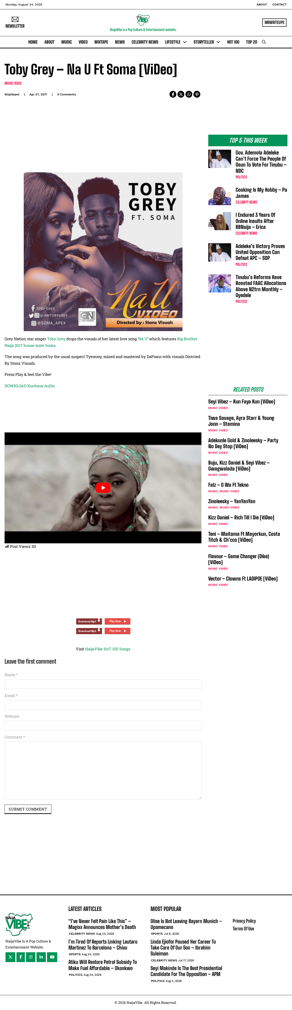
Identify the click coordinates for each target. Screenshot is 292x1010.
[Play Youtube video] (103, 487)
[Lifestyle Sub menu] (185, 42)
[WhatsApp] (188, 94)
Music (66, 41)
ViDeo (83, 41)
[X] (180, 94)
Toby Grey (56, 338)
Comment (15, 737)
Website (12, 716)
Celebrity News (145, 41)
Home (33, 41)
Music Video (13, 83)
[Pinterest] (196, 94)
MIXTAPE (101, 41)
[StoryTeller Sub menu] (218, 42)
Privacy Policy (244, 921)
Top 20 (251, 41)
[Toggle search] (264, 41)
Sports (75, 954)
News (120, 41)
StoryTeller (204, 41)
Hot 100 (233, 41)
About (262, 4)
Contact (279, 4)
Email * (11, 695)
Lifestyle (172, 41)
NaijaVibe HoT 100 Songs (107, 649)
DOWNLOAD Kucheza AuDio (30, 385)
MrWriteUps (274, 22)
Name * (11, 674)
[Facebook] (172, 94)
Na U (142, 338)
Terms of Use (243, 928)
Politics (241, 177)
